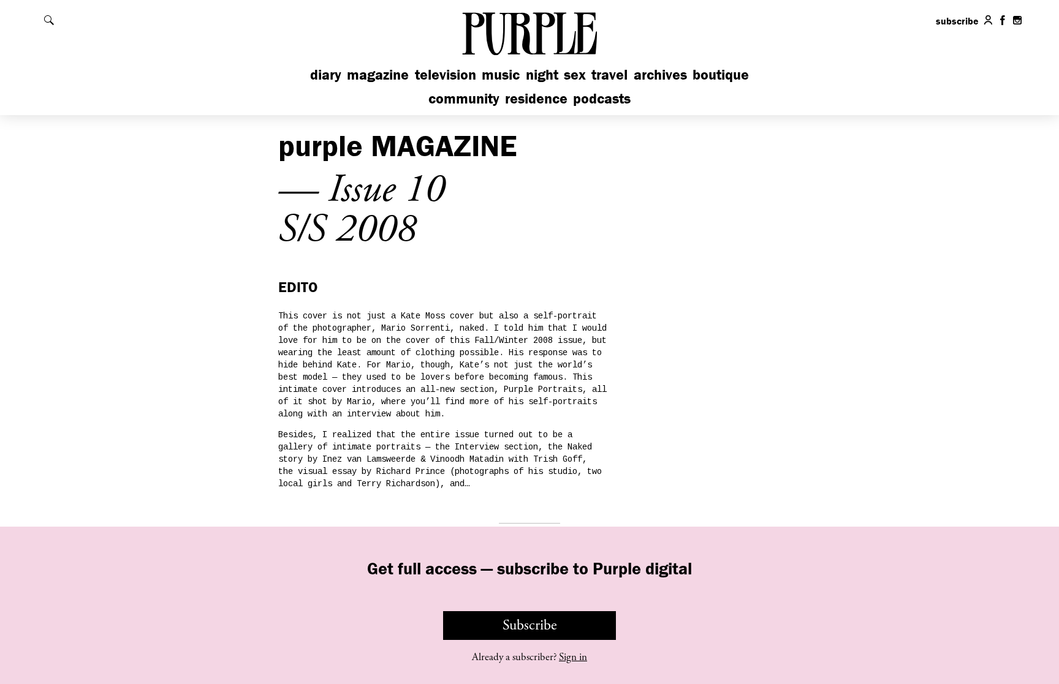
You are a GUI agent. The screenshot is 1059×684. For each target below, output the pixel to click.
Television (445, 74)
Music (501, 74)
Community (463, 98)
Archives (660, 74)
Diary (325, 74)
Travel (609, 74)
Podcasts (602, 98)
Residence (536, 98)
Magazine (378, 74)
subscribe (957, 21)
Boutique (721, 74)
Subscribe (530, 625)
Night (542, 74)
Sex (575, 74)
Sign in (573, 657)
